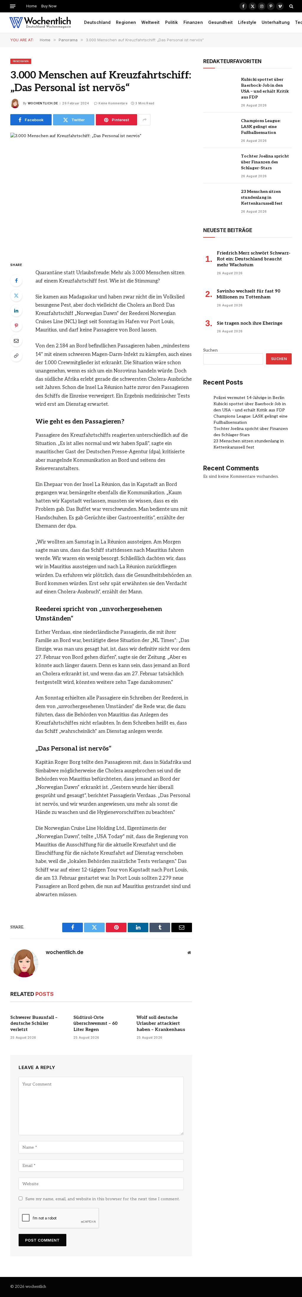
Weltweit (150, 22)
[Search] (290, 6)
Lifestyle (247, 22)
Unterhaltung (276, 22)
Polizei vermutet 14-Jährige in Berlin (249, 397)
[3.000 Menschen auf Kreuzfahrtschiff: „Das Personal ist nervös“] (101, 192)
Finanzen (193, 22)
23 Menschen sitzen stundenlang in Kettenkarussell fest (262, 197)
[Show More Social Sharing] (144, 119)
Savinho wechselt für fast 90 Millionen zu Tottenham (248, 294)
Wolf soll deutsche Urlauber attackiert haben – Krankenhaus (161, 1023)
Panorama (21, 61)
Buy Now (49, 6)
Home (31, 6)
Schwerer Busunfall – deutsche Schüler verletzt (34, 1023)
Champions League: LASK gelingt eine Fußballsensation (260, 126)
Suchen (210, 350)
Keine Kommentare (113, 103)
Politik (171, 22)
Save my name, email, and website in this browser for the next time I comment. (102, 1198)
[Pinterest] (16, 325)
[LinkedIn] (16, 310)
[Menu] (12, 6)
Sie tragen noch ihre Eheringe (249, 323)
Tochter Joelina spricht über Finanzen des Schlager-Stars (265, 162)
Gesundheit (220, 22)
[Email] (16, 341)
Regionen (126, 22)
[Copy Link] (16, 356)
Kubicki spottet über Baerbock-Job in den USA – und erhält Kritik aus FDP (265, 88)
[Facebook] (16, 280)
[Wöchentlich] (40, 22)
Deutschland (97, 22)
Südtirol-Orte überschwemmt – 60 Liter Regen (95, 1023)
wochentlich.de (43, 103)
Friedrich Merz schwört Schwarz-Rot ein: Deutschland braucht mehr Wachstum (253, 259)
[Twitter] (16, 295)
